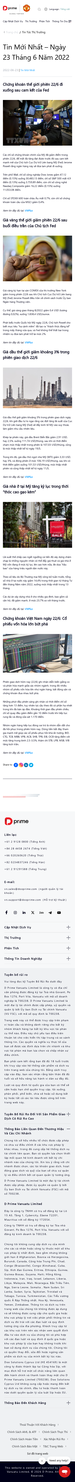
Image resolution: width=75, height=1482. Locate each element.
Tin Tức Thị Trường (33, 32)
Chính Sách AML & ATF (21, 1432)
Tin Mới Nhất (27, 70)
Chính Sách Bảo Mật (24, 1446)
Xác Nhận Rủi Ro (54, 1439)
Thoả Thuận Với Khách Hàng (37, 1424)
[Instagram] (21, 765)
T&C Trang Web (53, 1446)
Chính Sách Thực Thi (55, 1432)
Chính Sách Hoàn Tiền (24, 1439)
